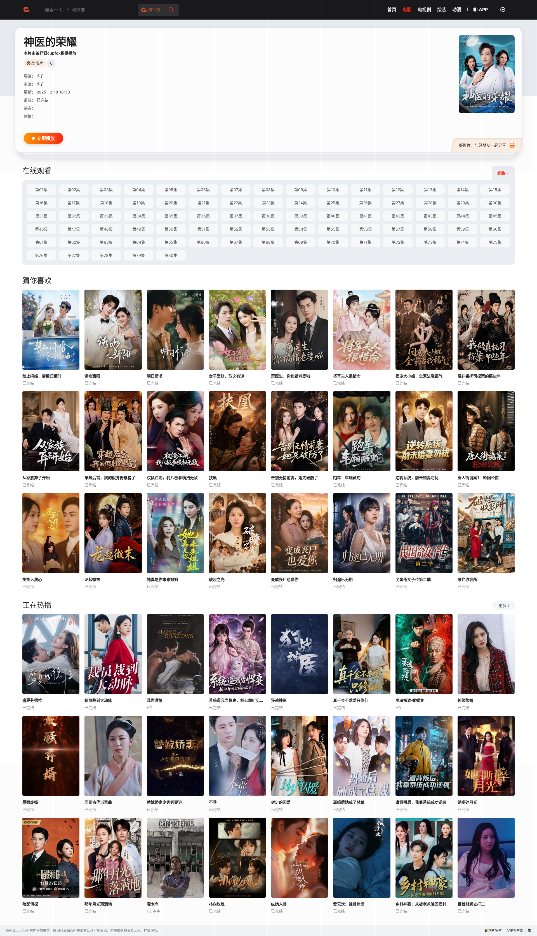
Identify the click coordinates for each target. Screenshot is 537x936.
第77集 (74, 255)
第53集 (268, 229)
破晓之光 (217, 579)
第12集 (398, 189)
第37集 (236, 216)
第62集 (73, 242)
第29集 (462, 202)
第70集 (333, 242)
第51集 (203, 229)
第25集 (333, 202)
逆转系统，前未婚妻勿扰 (417, 477)
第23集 (268, 202)
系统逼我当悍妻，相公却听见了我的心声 (237, 700)
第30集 (495, 202)
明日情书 (154, 376)
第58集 (430, 229)
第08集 (268, 189)
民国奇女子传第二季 (413, 579)
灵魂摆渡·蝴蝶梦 (409, 700)
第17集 (74, 202)
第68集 (268, 242)
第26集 (365, 202)
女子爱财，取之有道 (226, 376)
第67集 (236, 242)
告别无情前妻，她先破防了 (294, 477)
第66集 (203, 242)
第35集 (170, 216)
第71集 (365, 242)
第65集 (170, 242)
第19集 (139, 202)
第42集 (398, 216)
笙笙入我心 (32, 579)
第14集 (462, 189)
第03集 (106, 189)
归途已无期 (343, 579)
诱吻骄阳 (92, 376)
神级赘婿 (465, 700)
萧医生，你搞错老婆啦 (290, 376)
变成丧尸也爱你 (284, 579)
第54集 (300, 229)
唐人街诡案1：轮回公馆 (478, 477)
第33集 (106, 216)
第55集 (333, 229)
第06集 (203, 189)
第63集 (106, 242)
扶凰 (213, 477)
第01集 (41, 189)
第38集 (268, 216)
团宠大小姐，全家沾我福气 (418, 376)
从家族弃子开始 (36, 477)
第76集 (41, 255)
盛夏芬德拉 (32, 700)
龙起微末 (92, 579)
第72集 (398, 242)
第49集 (138, 229)
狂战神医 (279, 700)
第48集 (106, 229)
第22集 (236, 202)
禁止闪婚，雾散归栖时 (42, 376)
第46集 (41, 229)
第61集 (41, 242)
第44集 (462, 216)
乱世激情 (154, 700)
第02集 (73, 189)
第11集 (365, 189)
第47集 (73, 229)
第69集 (300, 242)
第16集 (41, 202)
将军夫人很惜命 (347, 376)
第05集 (170, 189)
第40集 (333, 216)
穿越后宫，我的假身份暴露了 (109, 477)
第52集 (236, 229)
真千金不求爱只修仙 (350, 700)
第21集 (203, 202)
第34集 (138, 216)
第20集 (171, 202)
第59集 (462, 229)
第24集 (300, 202)
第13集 (430, 189)
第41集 (365, 216)
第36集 (203, 216)
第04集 (138, 189)
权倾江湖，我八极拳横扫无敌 (172, 477)
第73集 (430, 242)
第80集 (170, 255)
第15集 (495, 189)
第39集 (300, 216)
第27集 (398, 202)
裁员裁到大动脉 (98, 700)
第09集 (300, 189)
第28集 (430, 202)
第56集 (365, 229)
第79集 (138, 255)
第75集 (495, 242)
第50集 (170, 229)
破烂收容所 (467, 579)
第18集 (106, 202)
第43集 (430, 216)
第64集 (138, 242)
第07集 (236, 189)
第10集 (333, 189)
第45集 (495, 216)
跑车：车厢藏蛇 (347, 477)
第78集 (106, 255)
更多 (503, 605)
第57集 (398, 229)
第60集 (495, 229)
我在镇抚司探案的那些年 (479, 376)
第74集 (462, 242)
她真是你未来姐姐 (162, 579)
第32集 (73, 216)
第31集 (41, 216)
